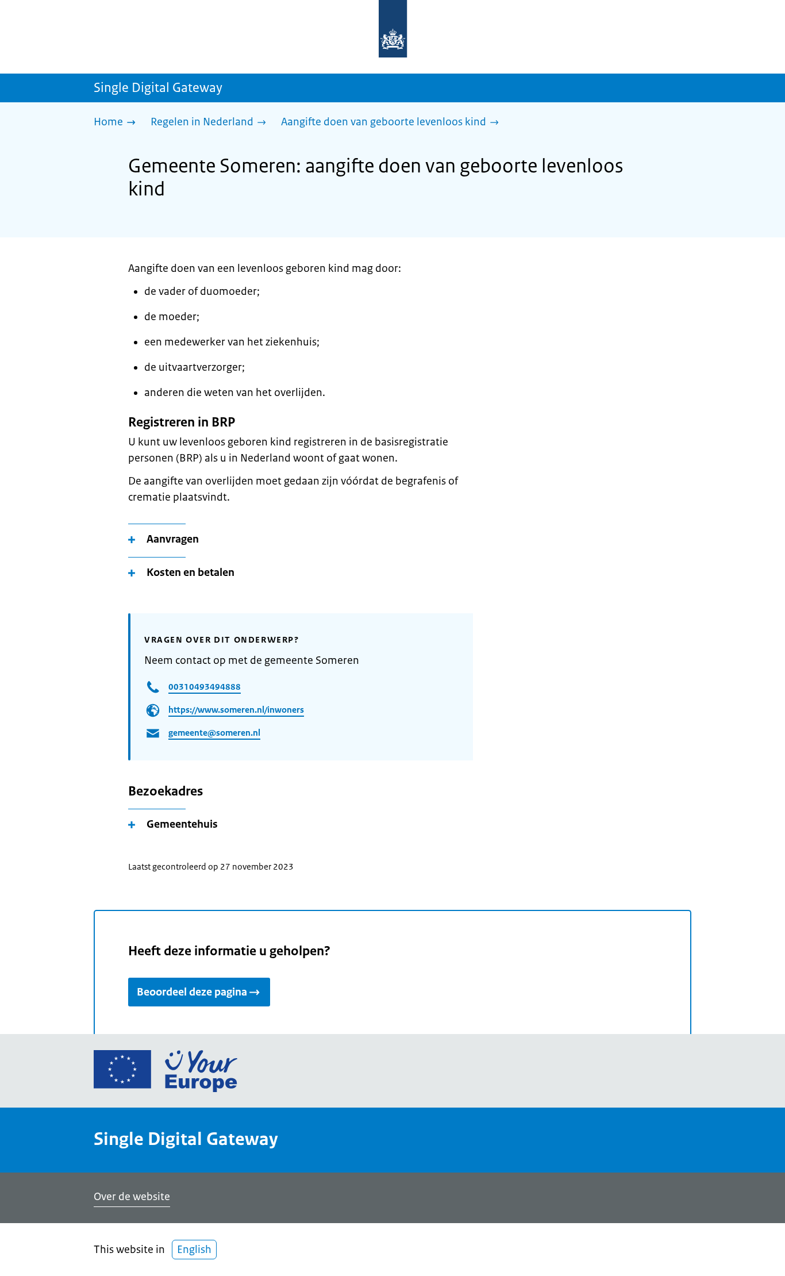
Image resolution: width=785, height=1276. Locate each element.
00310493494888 (204, 686)
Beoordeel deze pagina (192, 992)
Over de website (132, 1197)
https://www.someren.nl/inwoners (236, 709)
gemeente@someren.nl (214, 732)
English (194, 1249)
